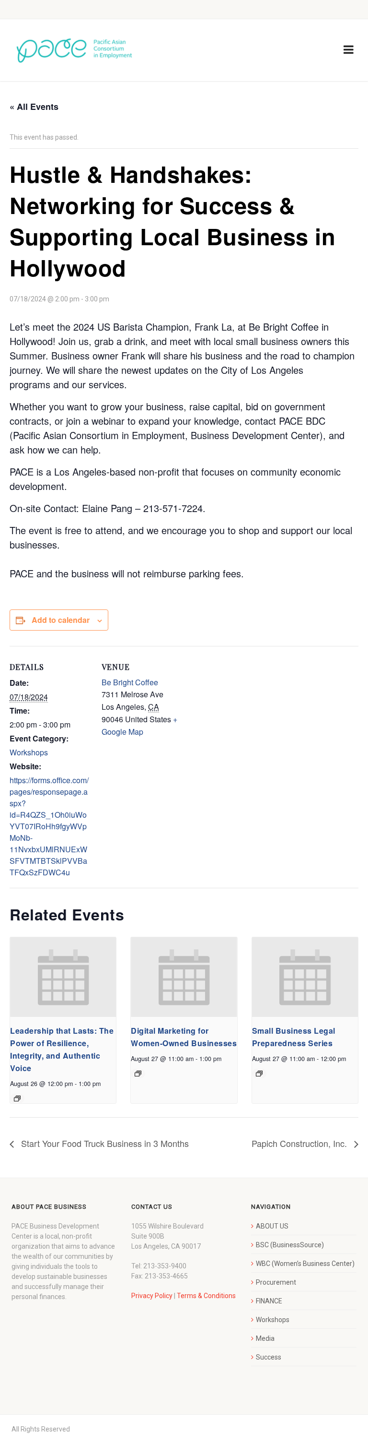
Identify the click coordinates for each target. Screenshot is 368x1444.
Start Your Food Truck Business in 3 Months (104, 1143)
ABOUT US (272, 1226)
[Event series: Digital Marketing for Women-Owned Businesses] (138, 1073)
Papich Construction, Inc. (300, 1143)
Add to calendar (61, 619)
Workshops (29, 752)
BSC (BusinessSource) (290, 1245)
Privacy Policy (151, 1296)
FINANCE (269, 1301)
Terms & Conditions (206, 1296)
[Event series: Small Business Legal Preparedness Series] (259, 1073)
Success (268, 1357)
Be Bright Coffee (130, 682)
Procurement (276, 1282)
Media (265, 1338)
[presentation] (63, 977)
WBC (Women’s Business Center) (305, 1263)
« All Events (34, 106)
